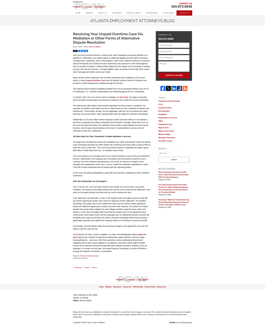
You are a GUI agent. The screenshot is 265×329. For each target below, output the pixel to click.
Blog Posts (161, 287)
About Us (102, 13)
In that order (122, 97)
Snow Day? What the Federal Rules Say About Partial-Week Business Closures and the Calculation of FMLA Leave (173, 202)
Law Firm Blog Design (180, 323)
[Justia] (179, 88)
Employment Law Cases (167, 118)
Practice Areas (134, 13)
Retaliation (162, 114)
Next (94, 267)
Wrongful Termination (166, 138)
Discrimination (164, 111)
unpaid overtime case (95, 80)
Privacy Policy (150, 287)
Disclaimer (117, 287)
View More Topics (165, 141)
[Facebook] (162, 88)
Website (89, 13)
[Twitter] (168, 88)
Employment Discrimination (169, 101)
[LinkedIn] (173, 88)
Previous (78, 267)
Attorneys (117, 13)
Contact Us (184, 13)
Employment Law (165, 124)
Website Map (138, 287)
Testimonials (152, 13)
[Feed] (184, 88)
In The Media (168, 13)
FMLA (160, 121)
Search (174, 160)
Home (78, 13)
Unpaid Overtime (93, 256)
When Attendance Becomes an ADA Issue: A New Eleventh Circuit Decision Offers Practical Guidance (173, 174)
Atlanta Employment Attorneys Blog (89, 5)
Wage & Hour (163, 128)
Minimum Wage (164, 134)
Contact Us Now (173, 75)
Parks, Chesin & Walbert (181, 5)
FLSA (82, 256)
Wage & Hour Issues (166, 131)
